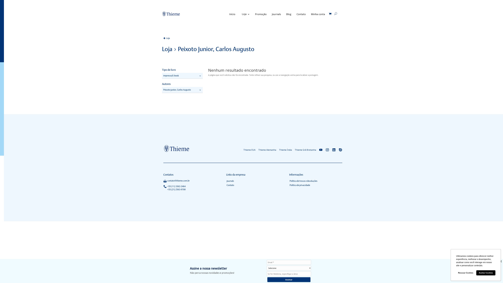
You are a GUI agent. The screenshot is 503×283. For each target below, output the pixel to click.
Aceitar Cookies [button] (486, 273)
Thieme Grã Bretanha (305, 149)
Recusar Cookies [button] (465, 273)
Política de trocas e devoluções (303, 181)
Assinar (288, 279)
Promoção (261, 14)
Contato (301, 14)
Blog (288, 14)
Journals (276, 14)
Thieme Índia (285, 149)
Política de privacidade (300, 185)
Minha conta (318, 14)
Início (232, 14)
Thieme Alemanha (267, 149)
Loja (244, 14)
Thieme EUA (249, 149)
